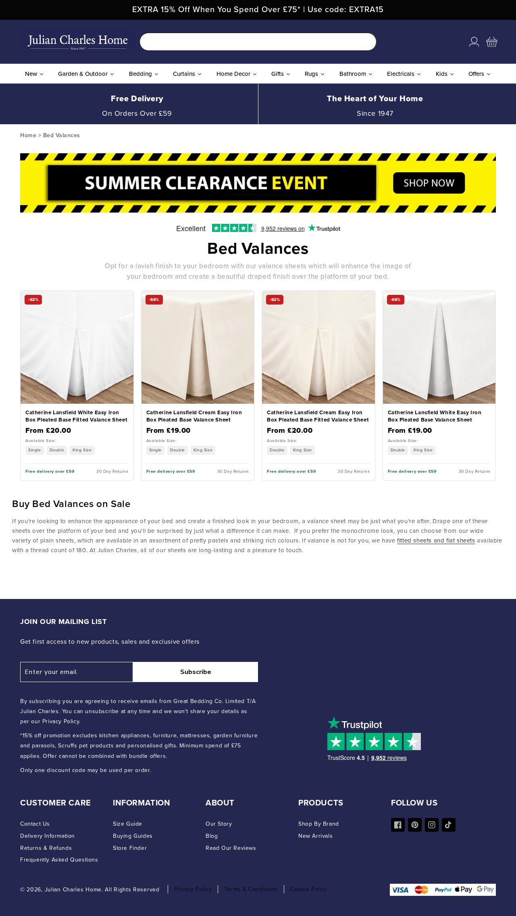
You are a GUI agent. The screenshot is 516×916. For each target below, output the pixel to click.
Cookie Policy (308, 889)
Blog (212, 836)
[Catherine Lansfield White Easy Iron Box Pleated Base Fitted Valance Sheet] (77, 385)
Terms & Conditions (251, 889)
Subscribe (195, 672)
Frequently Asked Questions (59, 859)
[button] (492, 42)
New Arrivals (315, 836)
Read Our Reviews (231, 848)
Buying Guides (133, 836)
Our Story (219, 824)
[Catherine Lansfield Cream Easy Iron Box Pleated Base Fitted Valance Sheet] (318, 385)
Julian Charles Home (73, 889)
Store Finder (130, 848)
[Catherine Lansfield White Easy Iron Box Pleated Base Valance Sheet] (439, 385)
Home (28, 135)
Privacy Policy (193, 889)
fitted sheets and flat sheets (436, 540)
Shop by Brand (318, 824)
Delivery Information (47, 836)
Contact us (35, 824)
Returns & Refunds (46, 848)
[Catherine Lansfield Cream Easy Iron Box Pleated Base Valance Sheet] (197, 385)
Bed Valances (61, 135)
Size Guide (127, 824)
